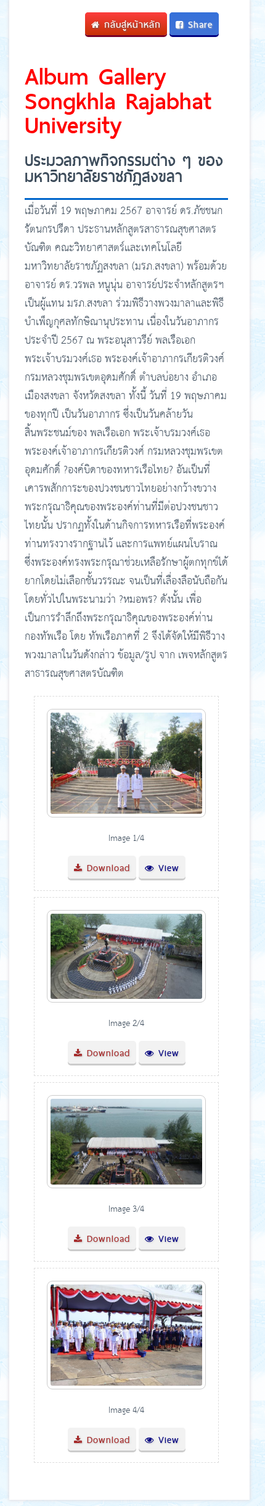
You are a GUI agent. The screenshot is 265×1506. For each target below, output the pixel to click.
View (166, 867)
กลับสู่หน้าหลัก (130, 24)
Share (198, 24)
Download (106, 867)
